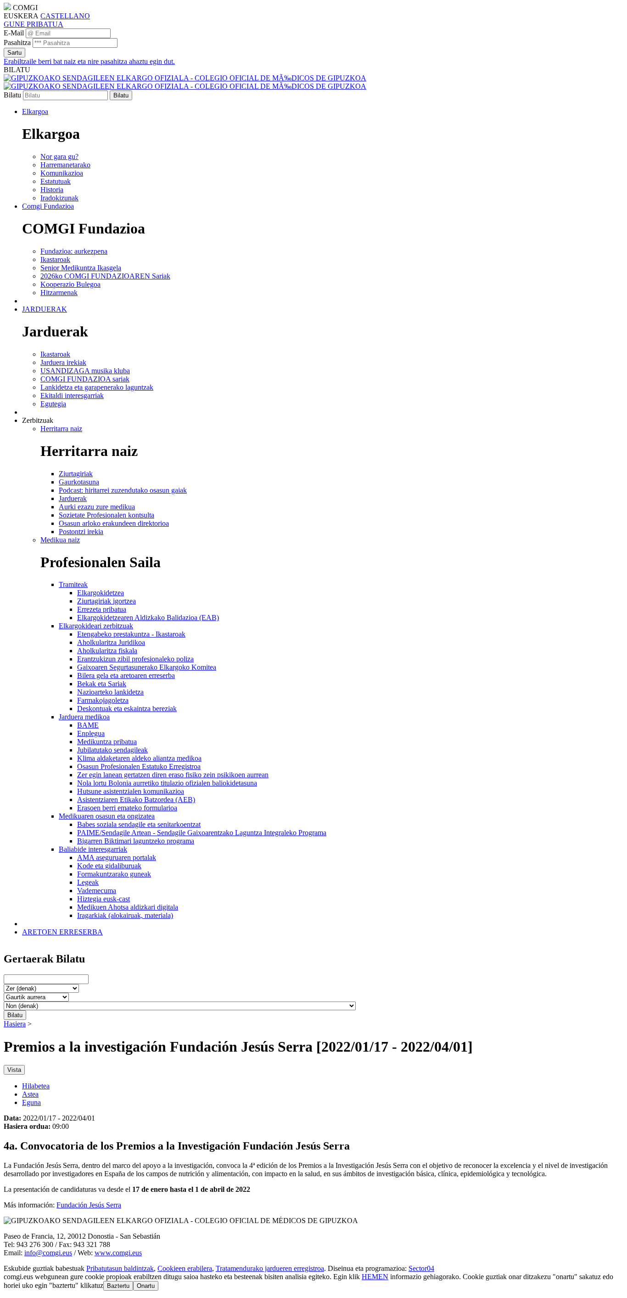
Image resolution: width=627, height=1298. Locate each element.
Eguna (31, 1102)
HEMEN (375, 1277)
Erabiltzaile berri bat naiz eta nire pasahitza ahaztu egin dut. (89, 61)
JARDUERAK (44, 309)
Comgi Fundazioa (48, 206)
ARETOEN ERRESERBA (62, 932)
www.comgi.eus (118, 1253)
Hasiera (15, 1024)
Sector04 (421, 1268)
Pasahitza (17, 42)
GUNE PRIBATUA (33, 24)
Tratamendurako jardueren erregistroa (270, 1268)
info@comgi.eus (48, 1253)
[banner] (185, 82)
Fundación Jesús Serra (88, 1205)
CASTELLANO (65, 16)
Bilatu (12, 95)
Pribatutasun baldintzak (120, 1268)
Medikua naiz (60, 540)
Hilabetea (36, 1086)
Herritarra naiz (61, 429)
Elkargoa (35, 111)
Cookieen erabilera (184, 1268)
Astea (30, 1094)
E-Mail (14, 33)
